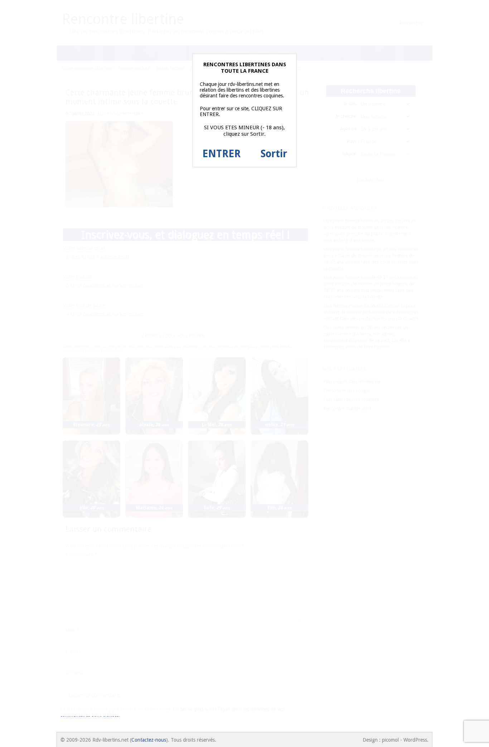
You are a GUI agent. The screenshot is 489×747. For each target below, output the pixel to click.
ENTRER (221, 154)
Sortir (274, 154)
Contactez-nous (148, 740)
